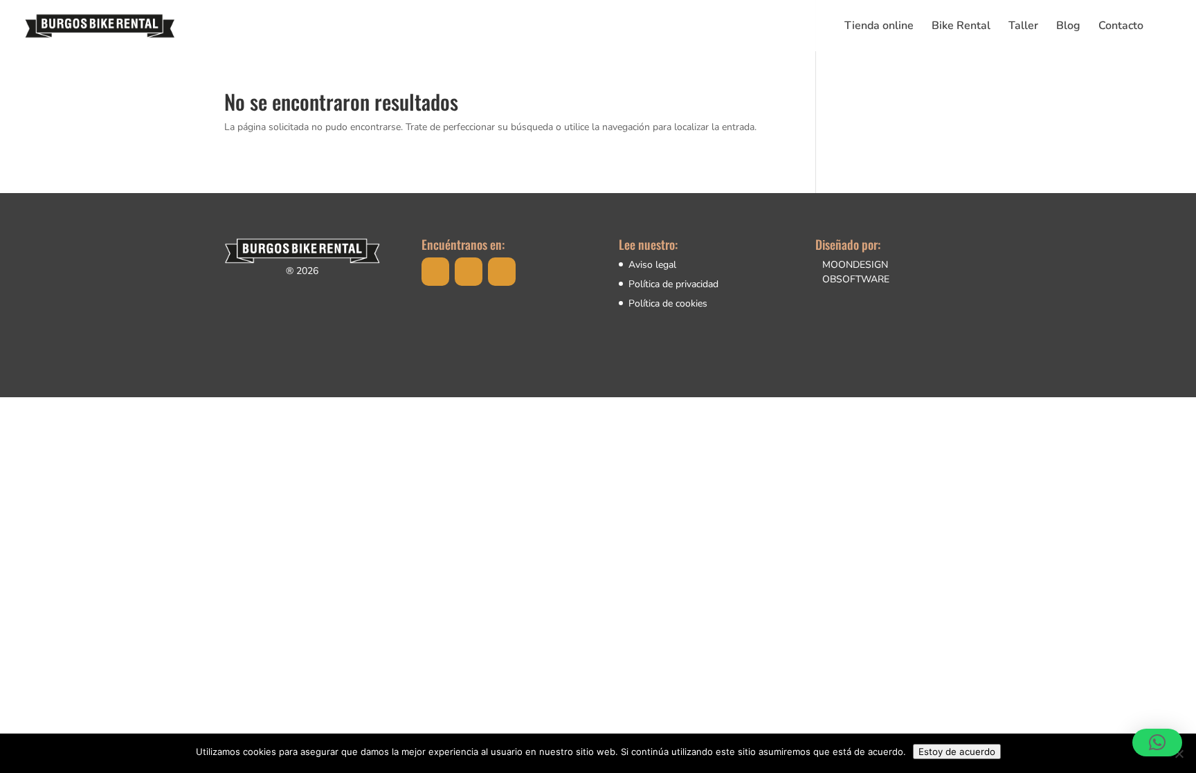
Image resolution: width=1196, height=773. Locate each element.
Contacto (1120, 27)
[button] (1157, 742)
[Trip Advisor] (502, 271)
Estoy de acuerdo (956, 751)
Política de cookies (667, 303)
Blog (1068, 27)
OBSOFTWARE (855, 279)
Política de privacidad (673, 284)
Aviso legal (652, 264)
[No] (1179, 754)
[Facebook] (435, 271)
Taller (1023, 27)
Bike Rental (961, 27)
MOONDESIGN (855, 264)
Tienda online (879, 27)
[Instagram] (468, 271)
